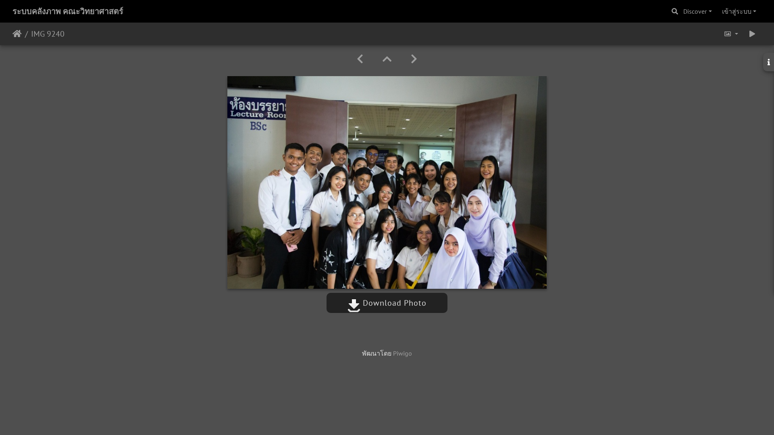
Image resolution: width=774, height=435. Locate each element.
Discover (695, 11)
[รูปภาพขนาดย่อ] (387, 59)
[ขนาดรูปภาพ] (730, 34)
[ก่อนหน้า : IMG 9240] (360, 59)
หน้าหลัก (17, 34)
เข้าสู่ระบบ (736, 11)
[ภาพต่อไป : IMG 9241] (414, 59)
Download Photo (393, 303)
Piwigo (402, 353)
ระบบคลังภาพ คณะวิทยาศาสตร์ (67, 11)
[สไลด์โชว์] (752, 34)
